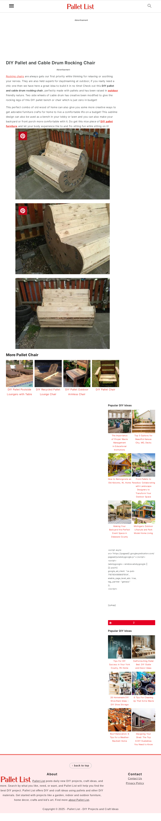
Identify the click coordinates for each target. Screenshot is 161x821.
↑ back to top (80, 765)
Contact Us (135, 778)
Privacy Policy (135, 783)
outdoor (113, 90)
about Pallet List (79, 800)
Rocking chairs (15, 76)
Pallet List (38, 781)
